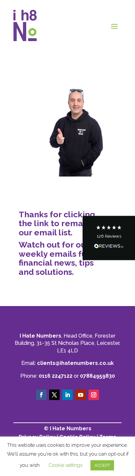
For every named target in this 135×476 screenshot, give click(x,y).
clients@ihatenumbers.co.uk (75, 363)
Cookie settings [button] (65, 465)
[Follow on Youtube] (80, 395)
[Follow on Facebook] (41, 395)
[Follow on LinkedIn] (67, 395)
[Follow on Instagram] (93, 395)
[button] (109, 238)
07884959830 (97, 376)
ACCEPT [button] (102, 465)
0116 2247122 (55, 376)
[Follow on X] (54, 395)
